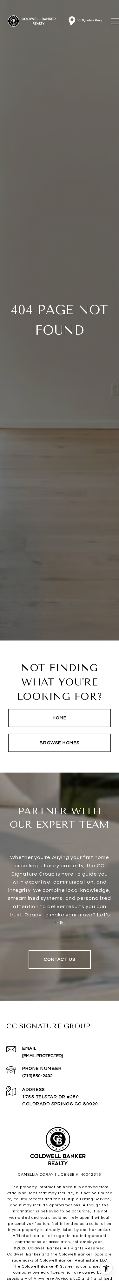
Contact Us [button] (60, 959)
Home (60, 718)
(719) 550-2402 (37, 1076)
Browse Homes (60, 743)
